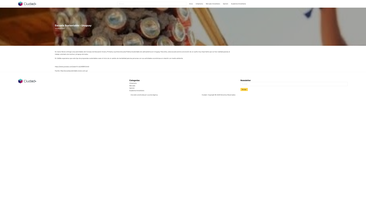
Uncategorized (60, 28)
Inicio (191, 4)
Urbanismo (199, 4)
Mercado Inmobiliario (213, 4)
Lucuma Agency (152, 95)
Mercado (132, 86)
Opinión (225, 4)
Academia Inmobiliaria (238, 4)
